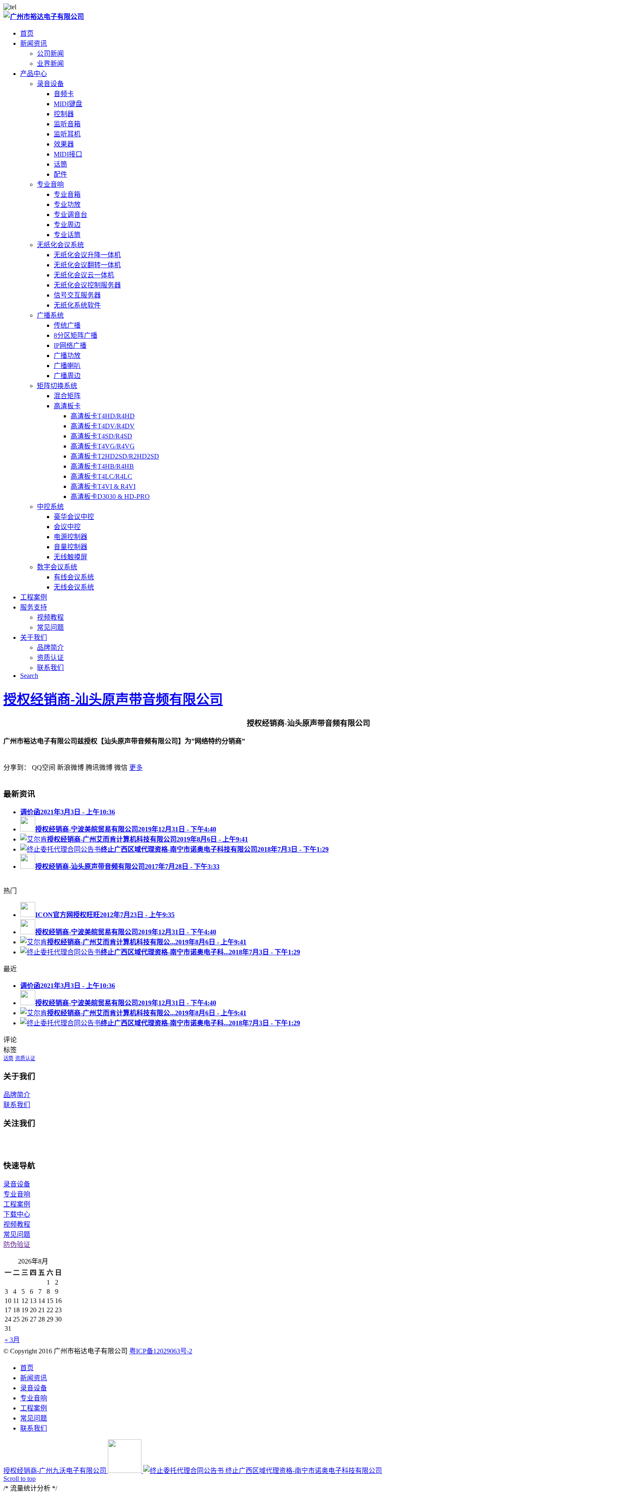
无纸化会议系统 (60, 244)
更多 (136, 767)
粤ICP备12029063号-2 (160, 1351)
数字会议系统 (57, 567)
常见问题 (16, 1234)
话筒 (8, 1058)
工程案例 (16, 1204)
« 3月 (12, 1339)
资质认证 (25, 1058)
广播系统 (50, 315)
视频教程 (16, 1224)
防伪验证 (16, 1244)
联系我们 (16, 1104)
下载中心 (16, 1214)
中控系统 (50, 506)
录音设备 (50, 83)
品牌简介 (16, 1094)
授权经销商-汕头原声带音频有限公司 (113, 699)
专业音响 (50, 184)
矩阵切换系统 (57, 385)
